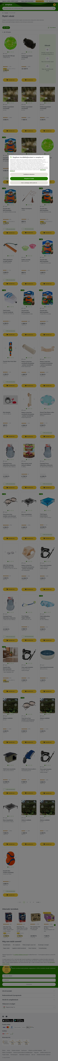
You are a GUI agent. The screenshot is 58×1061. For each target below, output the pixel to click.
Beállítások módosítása (29, 174)
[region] (29, 170)
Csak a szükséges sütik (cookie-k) (29, 182)
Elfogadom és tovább (29, 178)
